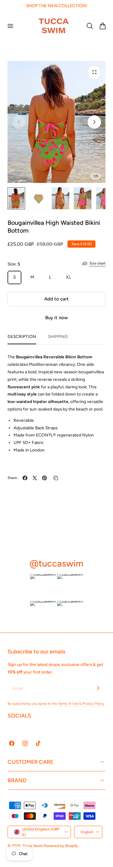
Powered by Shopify (61, 846)
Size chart (97, 263)
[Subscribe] (97, 687)
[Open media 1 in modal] (94, 72)
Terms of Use (68, 704)
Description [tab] (22, 336)
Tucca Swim (33, 846)
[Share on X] (35, 478)
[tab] (16, 198)
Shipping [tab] (58, 336)
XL (71, 279)
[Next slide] (94, 122)
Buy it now (56, 317)
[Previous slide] (18, 122)
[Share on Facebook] (25, 478)
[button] (10, 25)
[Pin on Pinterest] (44, 478)
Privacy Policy (93, 704)
